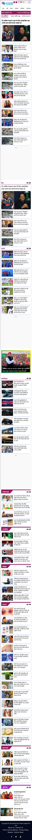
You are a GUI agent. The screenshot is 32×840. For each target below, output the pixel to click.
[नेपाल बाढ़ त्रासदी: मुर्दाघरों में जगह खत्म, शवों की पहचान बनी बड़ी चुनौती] (7, 131)
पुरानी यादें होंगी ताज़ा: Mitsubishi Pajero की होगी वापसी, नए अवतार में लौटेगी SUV (21, 384)
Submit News (18, 832)
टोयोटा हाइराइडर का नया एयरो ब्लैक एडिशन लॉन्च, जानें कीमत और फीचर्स (21, 420)
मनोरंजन (28, 8)
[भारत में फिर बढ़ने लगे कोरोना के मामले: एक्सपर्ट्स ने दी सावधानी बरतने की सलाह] (7, 639)
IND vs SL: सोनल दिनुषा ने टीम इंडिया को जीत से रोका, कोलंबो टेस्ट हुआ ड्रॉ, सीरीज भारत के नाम (20, 300)
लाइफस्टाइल (5, 492)
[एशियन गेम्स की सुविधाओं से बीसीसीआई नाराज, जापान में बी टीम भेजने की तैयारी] (7, 122)
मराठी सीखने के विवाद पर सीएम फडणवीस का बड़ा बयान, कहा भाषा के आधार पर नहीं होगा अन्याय (22, 559)
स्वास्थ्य (4, 604)
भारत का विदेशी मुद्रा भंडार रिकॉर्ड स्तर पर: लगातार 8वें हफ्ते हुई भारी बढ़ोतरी (21, 66)
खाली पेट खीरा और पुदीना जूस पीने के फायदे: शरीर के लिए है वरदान (21, 675)
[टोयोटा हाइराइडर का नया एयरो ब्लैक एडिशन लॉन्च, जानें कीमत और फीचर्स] (7, 421)
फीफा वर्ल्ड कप (26, 16)
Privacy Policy (23, 830)
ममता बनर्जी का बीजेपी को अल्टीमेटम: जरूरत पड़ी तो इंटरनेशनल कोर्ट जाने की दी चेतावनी (20, 76)
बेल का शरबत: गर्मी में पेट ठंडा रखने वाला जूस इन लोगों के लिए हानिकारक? (21, 778)
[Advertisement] (16, 164)
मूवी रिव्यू (5, 787)
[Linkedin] (29, 1)
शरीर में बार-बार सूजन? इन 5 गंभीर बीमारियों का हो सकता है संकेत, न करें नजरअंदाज (21, 665)
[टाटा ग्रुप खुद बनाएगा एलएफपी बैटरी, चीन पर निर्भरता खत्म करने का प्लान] (7, 440)
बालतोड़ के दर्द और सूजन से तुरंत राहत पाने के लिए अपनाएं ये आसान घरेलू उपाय (21, 647)
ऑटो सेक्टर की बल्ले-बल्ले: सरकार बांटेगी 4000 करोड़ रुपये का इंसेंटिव (20, 448)
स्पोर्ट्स (16, 8)
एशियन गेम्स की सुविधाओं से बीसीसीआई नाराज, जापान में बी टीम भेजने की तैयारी (21, 121)
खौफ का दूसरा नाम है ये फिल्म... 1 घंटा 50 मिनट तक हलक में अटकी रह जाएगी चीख (22, 762)
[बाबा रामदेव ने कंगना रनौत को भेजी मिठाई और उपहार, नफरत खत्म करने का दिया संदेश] (7, 94)
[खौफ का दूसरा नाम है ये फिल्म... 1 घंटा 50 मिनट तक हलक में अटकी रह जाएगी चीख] (7, 762)
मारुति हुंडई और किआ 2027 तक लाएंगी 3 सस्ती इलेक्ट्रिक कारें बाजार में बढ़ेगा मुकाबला (21, 392)
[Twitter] (23, 2)
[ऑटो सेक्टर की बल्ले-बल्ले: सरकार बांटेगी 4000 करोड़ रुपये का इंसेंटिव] (7, 449)
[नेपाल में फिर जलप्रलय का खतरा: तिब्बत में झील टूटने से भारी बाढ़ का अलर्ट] (7, 141)
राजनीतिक (5, 529)
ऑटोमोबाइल (4, 378)
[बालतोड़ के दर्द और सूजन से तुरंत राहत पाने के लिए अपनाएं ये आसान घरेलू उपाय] (7, 648)
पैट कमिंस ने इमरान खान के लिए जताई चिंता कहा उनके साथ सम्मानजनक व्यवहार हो (16, 22)
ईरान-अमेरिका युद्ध (15, 16)
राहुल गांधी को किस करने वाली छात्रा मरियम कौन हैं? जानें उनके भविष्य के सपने (21, 535)
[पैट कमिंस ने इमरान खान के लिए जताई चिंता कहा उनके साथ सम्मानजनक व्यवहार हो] (16, 33)
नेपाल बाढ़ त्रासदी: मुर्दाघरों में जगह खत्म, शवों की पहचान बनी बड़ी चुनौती (21, 130)
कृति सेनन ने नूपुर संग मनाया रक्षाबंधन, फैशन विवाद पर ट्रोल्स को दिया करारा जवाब (21, 572)
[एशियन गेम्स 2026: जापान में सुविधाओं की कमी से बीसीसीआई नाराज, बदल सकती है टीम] (7, 58)
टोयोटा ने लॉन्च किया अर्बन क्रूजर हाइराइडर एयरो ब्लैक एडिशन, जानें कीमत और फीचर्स (21, 411)
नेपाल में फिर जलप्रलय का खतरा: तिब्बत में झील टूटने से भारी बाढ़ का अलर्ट (20, 140)
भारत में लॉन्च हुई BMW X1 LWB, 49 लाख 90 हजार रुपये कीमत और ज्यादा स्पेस (21, 402)
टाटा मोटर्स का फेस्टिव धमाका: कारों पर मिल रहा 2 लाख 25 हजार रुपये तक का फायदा (21, 429)
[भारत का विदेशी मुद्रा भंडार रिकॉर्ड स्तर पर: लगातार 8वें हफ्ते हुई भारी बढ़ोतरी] (7, 67)
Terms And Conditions (10, 830)
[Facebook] (19, 2)
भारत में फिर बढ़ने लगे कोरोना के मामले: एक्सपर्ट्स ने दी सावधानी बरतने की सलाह (21, 638)
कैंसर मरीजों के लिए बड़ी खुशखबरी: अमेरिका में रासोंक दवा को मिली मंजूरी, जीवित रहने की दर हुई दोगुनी (21, 611)
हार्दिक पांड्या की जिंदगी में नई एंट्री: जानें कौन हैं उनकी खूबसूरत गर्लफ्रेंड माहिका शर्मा (22, 753)
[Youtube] (21, 2)
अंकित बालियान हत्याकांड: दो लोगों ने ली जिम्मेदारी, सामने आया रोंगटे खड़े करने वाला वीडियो (21, 103)
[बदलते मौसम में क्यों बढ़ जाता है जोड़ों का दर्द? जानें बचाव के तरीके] (7, 713)
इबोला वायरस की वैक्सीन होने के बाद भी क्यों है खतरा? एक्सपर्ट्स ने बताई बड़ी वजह (21, 730)
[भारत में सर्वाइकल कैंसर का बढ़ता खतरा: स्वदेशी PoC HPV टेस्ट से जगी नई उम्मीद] (7, 685)
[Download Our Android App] (14, 2)
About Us (11, 827)
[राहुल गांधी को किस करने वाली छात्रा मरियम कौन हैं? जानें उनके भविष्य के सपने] (7, 535)
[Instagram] (26, 1)
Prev (4, 368)
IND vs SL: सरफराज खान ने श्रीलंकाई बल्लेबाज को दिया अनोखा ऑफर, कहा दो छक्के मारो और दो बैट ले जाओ (21, 309)
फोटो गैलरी (5, 748)
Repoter (10, 832)
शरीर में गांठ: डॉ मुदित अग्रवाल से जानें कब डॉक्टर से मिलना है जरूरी (21, 656)
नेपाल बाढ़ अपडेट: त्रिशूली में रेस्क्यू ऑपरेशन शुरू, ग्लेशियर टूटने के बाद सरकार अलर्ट (20, 84)
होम (3, 8)
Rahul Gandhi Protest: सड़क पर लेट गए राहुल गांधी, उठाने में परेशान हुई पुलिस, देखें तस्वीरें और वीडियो (21, 770)
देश (7, 8)
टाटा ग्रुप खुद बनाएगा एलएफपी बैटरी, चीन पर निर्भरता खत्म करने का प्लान (21, 439)
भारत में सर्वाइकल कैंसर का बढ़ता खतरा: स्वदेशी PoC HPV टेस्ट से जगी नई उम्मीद (21, 684)
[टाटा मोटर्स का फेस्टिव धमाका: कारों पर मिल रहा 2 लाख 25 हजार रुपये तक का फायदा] (7, 430)
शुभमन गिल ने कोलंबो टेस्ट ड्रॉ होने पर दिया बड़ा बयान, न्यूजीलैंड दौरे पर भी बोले (21, 290)
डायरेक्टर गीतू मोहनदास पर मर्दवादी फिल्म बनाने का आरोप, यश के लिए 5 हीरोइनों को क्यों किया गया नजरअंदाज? (22, 589)
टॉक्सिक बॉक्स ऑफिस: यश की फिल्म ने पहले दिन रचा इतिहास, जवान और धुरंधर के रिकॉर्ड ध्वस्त (21, 597)
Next (29, 368)
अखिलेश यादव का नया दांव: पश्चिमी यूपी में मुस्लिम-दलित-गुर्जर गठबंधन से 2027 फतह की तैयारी (22, 551)
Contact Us (19, 827)
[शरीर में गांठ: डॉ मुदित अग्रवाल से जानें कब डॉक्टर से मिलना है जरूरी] (7, 657)
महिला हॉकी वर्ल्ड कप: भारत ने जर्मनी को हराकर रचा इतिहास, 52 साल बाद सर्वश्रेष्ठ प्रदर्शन (21, 272)
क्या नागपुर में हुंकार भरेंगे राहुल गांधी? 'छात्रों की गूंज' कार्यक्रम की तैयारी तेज (21, 543)
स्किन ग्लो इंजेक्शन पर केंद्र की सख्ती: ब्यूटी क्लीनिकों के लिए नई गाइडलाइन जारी (21, 739)
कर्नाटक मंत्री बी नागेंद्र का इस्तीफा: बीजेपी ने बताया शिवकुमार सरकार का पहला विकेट (20, 48)
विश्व (11, 8)
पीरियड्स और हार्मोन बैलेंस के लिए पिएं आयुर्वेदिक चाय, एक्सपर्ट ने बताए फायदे (21, 702)
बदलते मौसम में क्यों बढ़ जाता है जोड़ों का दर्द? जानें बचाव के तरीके (21, 712)
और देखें (29, 183)
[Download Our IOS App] (16, 2)
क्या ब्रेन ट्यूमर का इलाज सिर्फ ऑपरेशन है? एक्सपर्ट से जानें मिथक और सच (21, 693)
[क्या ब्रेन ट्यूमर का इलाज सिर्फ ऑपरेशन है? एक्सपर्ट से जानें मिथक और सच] (7, 694)
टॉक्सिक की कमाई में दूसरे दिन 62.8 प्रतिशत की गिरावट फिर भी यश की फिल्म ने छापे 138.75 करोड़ (22, 581)
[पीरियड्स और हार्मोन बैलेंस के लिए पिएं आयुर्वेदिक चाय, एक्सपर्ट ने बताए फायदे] (7, 703)
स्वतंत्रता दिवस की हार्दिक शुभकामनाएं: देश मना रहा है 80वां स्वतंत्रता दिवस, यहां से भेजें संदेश (22, 505)
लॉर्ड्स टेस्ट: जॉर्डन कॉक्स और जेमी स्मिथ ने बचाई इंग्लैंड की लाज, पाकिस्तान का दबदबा (21, 281)
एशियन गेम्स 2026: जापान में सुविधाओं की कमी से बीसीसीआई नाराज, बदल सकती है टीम (21, 57)
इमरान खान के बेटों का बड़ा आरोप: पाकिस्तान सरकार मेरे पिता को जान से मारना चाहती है (21, 112)
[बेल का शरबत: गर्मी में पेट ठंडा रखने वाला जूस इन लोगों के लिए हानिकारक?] (7, 779)
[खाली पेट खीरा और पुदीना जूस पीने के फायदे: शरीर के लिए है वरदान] (7, 676)
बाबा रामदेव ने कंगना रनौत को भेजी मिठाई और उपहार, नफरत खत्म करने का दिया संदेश (21, 93)
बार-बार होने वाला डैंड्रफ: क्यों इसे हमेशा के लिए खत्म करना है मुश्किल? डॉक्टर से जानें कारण (22, 497)
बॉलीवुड (4, 566)
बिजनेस (22, 8)
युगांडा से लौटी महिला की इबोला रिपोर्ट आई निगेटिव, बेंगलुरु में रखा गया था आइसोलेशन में (21, 721)
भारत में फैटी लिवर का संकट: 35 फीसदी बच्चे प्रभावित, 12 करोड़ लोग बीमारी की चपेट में (21, 514)
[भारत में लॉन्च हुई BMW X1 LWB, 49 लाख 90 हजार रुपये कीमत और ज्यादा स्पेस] (7, 403)
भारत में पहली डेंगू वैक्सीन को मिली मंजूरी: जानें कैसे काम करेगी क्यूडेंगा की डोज (22, 522)
